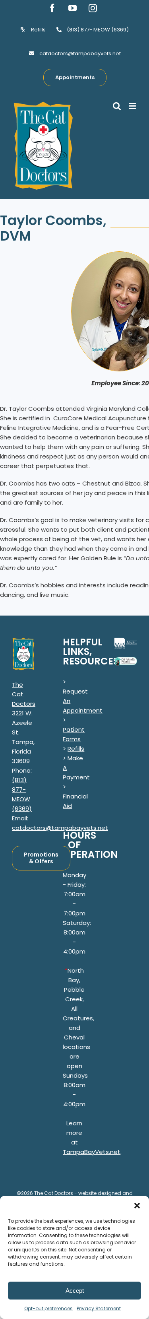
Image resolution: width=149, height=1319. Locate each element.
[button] (137, 1206)
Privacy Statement (99, 1308)
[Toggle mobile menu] (133, 106)
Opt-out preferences (48, 1308)
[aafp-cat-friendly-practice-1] (125, 660)
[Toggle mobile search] (117, 106)
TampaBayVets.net (91, 1152)
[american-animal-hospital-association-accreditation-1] (125, 640)
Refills (76, 748)
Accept (75, 1290)
